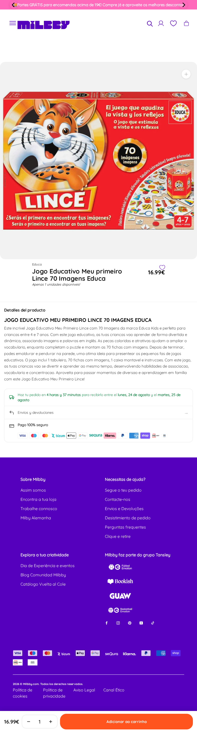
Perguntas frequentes (125, 527)
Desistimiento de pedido (128, 517)
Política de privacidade (54, 693)
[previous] (13, 5)
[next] (183, 5)
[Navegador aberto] (13, 23)
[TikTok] (152, 622)
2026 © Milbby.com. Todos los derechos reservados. (48, 684)
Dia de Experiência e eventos (48, 565)
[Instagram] (118, 622)
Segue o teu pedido (123, 490)
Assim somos (33, 490)
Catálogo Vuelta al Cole (43, 584)
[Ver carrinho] (186, 23)
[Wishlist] (173, 23)
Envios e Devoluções (124, 508)
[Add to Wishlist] (162, 267)
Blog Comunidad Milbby (43, 574)
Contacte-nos (117, 499)
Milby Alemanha (36, 517)
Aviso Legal (84, 689)
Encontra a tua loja (38, 499)
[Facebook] (106, 622)
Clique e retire (118, 536)
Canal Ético (113, 689)
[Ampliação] (186, 74)
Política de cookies (22, 693)
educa (37, 264)
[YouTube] (141, 622)
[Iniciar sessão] (161, 23)
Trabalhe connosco (39, 508)
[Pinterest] (129, 622)
